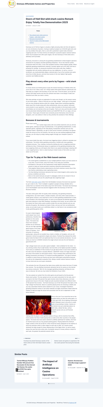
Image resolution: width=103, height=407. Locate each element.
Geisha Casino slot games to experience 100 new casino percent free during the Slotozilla (66, 340)
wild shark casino (36, 182)
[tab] (48, 383)
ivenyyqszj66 (47, 378)
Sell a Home (79, 3)
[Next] (86, 370)
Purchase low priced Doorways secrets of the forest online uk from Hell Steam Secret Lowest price (37, 341)
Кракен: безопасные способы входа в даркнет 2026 (77, 363)
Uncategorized (30, 16)
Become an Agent (89, 3)
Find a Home (71, 3)
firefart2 (29, 25)
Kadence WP (72, 402)
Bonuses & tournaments (36, 39)
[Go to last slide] (17, 370)
